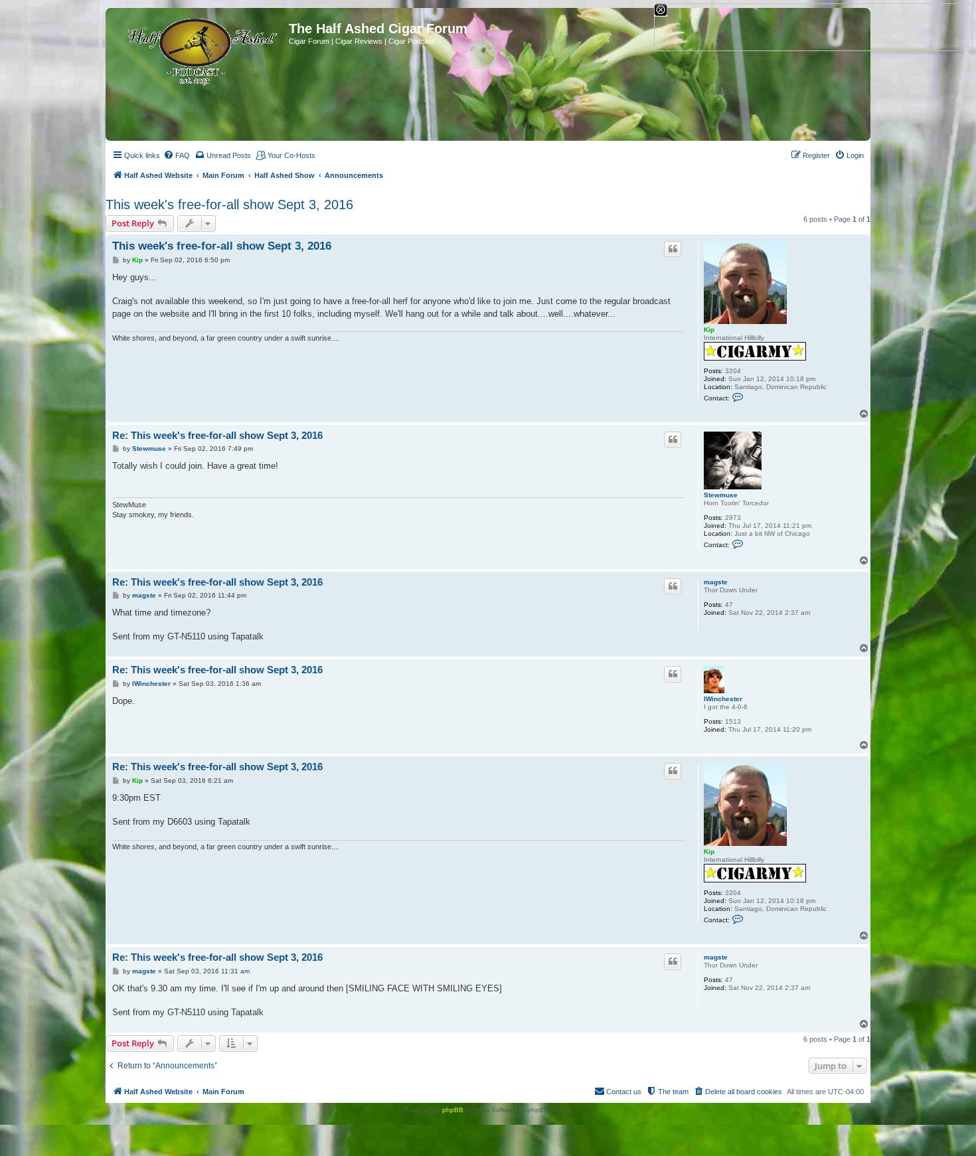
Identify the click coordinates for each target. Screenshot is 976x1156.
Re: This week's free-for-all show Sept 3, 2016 (217, 435)
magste (716, 582)
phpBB (452, 1110)
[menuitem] (176, 155)
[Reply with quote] (672, 249)
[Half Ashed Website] (199, 49)
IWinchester (723, 698)
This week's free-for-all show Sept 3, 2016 (229, 204)
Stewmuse (721, 495)
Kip (709, 329)
